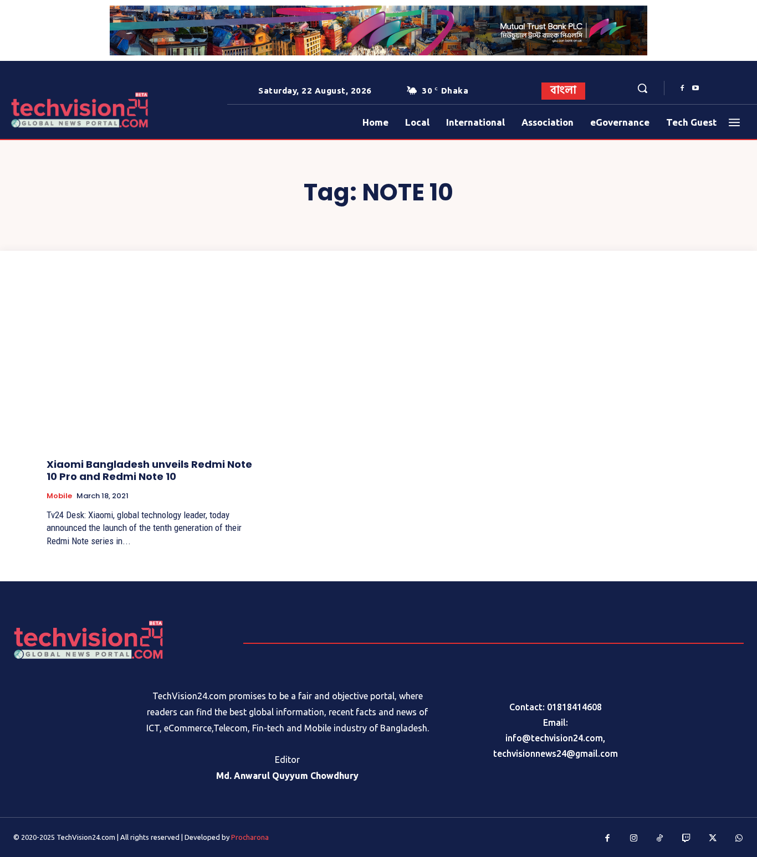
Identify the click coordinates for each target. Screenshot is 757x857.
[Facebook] (682, 88)
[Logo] (42, 110)
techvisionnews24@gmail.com (555, 753)
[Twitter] (712, 838)
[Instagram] (634, 838)
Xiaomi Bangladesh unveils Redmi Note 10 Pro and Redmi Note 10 (149, 470)
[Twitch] (686, 838)
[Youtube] (695, 88)
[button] (642, 88)
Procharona (250, 837)
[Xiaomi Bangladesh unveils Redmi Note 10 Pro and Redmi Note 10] (152, 371)
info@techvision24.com (554, 738)
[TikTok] (660, 838)
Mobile (59, 496)
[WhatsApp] (739, 838)
